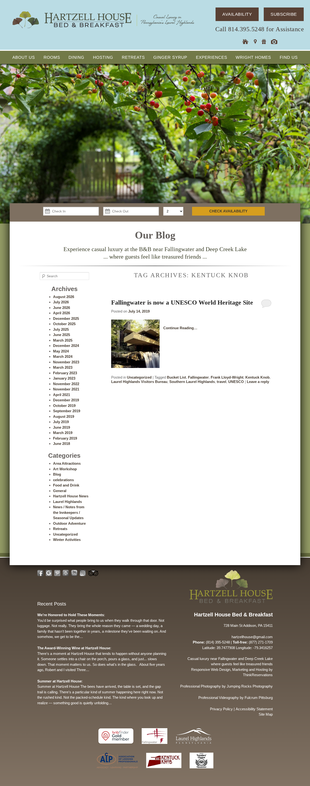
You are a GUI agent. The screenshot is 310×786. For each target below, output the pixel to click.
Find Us (289, 57)
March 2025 (62, 340)
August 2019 (63, 416)
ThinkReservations (258, 675)
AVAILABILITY (237, 14)
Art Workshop (65, 469)
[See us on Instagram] (83, 573)
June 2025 (61, 335)
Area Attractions (67, 463)
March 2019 (62, 433)
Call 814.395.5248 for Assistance (259, 29)
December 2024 (66, 346)
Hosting (103, 57)
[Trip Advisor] (201, 771)
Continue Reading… (180, 328)
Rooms (52, 57)
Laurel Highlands (67, 502)
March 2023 (62, 367)
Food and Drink (66, 485)
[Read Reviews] (93, 573)
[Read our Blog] (66, 573)
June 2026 (61, 308)
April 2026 (61, 313)
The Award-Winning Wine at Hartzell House (73, 648)
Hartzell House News (70, 496)
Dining (76, 57)
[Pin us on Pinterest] (57, 573)
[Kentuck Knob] (164, 771)
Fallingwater (198, 377)
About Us (23, 57)
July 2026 (61, 302)
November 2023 (66, 362)
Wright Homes (253, 57)
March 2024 (62, 356)
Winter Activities (67, 540)
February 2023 (65, 373)
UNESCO (236, 382)
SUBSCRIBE (284, 14)
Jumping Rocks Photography (250, 686)
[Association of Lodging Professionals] (117, 771)
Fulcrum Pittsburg (259, 698)
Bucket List (176, 377)
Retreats (133, 57)
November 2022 (66, 384)
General (59, 491)
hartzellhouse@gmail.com (252, 637)
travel (221, 382)
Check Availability (228, 211)
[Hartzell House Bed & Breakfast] (103, 28)
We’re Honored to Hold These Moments (70, 615)
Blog (57, 474)
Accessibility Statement (254, 709)
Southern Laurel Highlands (192, 382)
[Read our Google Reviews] (49, 573)
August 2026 (63, 297)
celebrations (63, 480)
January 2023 (64, 378)
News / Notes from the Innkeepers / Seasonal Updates (68, 512)
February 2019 (65, 438)
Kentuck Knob (257, 377)
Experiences (211, 57)
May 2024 (61, 351)
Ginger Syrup (170, 57)
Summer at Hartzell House (59, 681)
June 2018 (61, 444)
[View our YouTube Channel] (74, 573)
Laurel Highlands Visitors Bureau (139, 382)
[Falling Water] (155, 746)
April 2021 (61, 395)
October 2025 (64, 324)
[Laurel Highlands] (193, 746)
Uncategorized (139, 377)
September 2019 (66, 411)
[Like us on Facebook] (40, 573)
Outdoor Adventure (69, 523)
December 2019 (66, 400)
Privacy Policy (221, 709)
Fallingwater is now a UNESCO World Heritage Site (182, 302)
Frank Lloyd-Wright (227, 377)
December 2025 (66, 318)
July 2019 (61, 422)
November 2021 (66, 389)
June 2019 (61, 427)
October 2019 (64, 406)
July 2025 (61, 329)
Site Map (266, 714)
